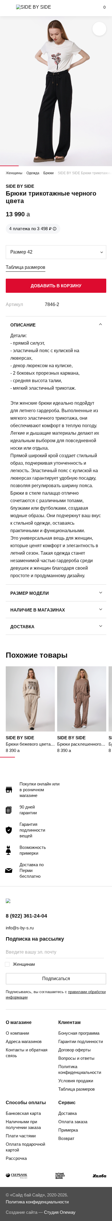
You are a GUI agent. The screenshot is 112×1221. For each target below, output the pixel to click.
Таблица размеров (25, 267)
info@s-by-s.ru (20, 927)
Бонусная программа (78, 1033)
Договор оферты (74, 1049)
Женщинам (24, 964)
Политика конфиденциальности (79, 1069)
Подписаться (56, 978)
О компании (17, 1033)
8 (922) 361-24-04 (26, 916)
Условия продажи (75, 1080)
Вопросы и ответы (76, 1058)
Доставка (22, 626)
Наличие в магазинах (37, 609)
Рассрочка (16, 1158)
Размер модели (29, 593)
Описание (23, 324)
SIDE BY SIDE (20, 186)
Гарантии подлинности (80, 1041)
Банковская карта (23, 1113)
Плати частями (21, 1135)
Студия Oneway (60, 1212)
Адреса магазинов (24, 1041)
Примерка (68, 1130)
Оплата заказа (72, 1121)
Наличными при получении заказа (23, 1124)
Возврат (66, 1138)
